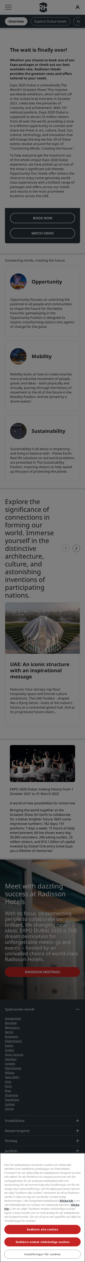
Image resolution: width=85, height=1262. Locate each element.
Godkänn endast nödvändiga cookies (42, 1242)
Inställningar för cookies (42, 1254)
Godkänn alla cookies (42, 1229)
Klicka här (66, 1201)
